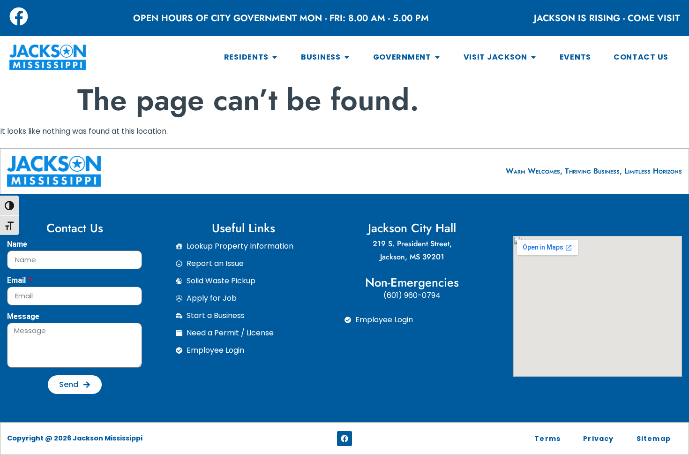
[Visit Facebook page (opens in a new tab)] (18, 16)
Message (23, 317)
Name (17, 245)
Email (17, 281)
